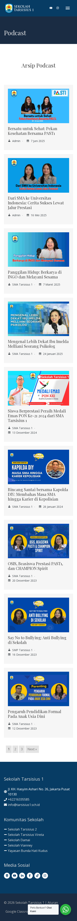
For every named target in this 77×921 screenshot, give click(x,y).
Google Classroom (19, 911)
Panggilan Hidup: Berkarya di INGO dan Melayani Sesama (35, 274)
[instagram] (57, 8)
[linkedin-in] (22, 876)
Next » (32, 749)
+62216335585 (18, 799)
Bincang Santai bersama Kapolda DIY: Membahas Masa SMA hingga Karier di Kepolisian (38, 494)
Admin (16, 141)
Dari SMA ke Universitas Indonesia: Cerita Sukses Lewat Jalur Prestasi (36, 202)
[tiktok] (37, 876)
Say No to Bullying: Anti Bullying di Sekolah (37, 640)
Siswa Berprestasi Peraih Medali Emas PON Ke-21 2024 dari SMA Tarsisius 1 (37, 415)
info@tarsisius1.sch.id (24, 805)
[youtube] (52, 8)
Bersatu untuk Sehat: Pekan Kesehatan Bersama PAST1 (32, 131)
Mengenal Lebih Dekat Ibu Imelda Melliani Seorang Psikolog (38, 344)
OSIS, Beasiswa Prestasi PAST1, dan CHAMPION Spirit (35, 566)
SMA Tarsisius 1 (22, 284)
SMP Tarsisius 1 (22, 650)
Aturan (53, 902)
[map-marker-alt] (7, 876)
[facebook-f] (30, 876)
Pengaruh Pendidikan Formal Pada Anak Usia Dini (34, 714)
